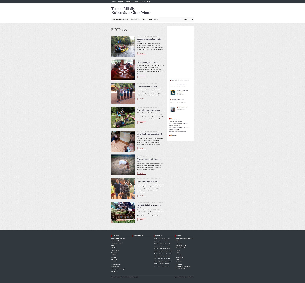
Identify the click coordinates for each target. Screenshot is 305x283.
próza (169, 256)
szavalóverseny (164, 258)
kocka (161, 248)
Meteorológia (179, 254)
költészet (155, 251)
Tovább (141, 53)
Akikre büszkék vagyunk (120, 19)
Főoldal (177, 252)
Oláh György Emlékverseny (118, 269)
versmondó (164, 266)
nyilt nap (155, 253)
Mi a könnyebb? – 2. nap (147, 181)
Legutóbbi (175, 80)
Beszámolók (146, 36)
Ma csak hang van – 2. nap (148, 110)
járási (164, 246)
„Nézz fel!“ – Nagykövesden (175, 121)
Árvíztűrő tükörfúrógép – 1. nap (149, 206)
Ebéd (113, 245)
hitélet (165, 243)
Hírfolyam (114, 257)
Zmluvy (148, 1)
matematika (161, 251)
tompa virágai (160, 261)
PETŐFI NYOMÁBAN (183, 107)
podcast (155, 256)
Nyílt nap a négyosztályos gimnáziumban (182, 91)
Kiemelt (113, 261)
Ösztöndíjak (128, 1)
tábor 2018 (156, 263)
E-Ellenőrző (135, 2)
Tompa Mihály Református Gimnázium (130, 10)
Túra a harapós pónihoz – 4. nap (149, 159)
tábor (165, 261)
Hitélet (113, 259)
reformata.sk (175, 119)
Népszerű (180, 80)
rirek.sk (174, 135)
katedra (168, 246)
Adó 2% (143, 1)
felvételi (169, 238)
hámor (169, 243)
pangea (170, 253)
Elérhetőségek (153, 19)
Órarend (178, 259)
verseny (158, 266)
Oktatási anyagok (180, 257)
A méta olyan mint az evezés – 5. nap (149, 39)
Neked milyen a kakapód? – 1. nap (150, 134)
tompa (155, 261)
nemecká (170, 251)
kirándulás (156, 248)
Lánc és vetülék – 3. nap (147, 86)
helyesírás (156, 243)
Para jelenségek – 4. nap (147, 62)
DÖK (144, 19)
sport (159, 258)
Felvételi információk (180, 247)
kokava (164, 248)
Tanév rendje (121, 1)
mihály (166, 251)
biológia (155, 238)
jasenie (160, 246)
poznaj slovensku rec (162, 256)
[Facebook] (181, 19)
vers (155, 266)
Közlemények (135, 19)
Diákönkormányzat (116, 243)
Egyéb (151, 202)
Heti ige (113, 254)
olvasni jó (160, 253)
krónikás (168, 248)
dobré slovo (161, 238)
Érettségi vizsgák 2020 (181, 245)
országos (165, 253)
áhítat (168, 266)
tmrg (169, 258)
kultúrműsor (115, 266)
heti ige (161, 243)
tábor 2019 (162, 263)
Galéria (113, 252)
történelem (167, 263)
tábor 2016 (170, 261)
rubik (155, 258)
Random (186, 80)
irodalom (155, 246)
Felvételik (114, 1)
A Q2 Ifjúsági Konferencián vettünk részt (184, 238)
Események (114, 250)
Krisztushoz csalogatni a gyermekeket (177, 131)
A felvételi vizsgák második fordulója (178, 84)
